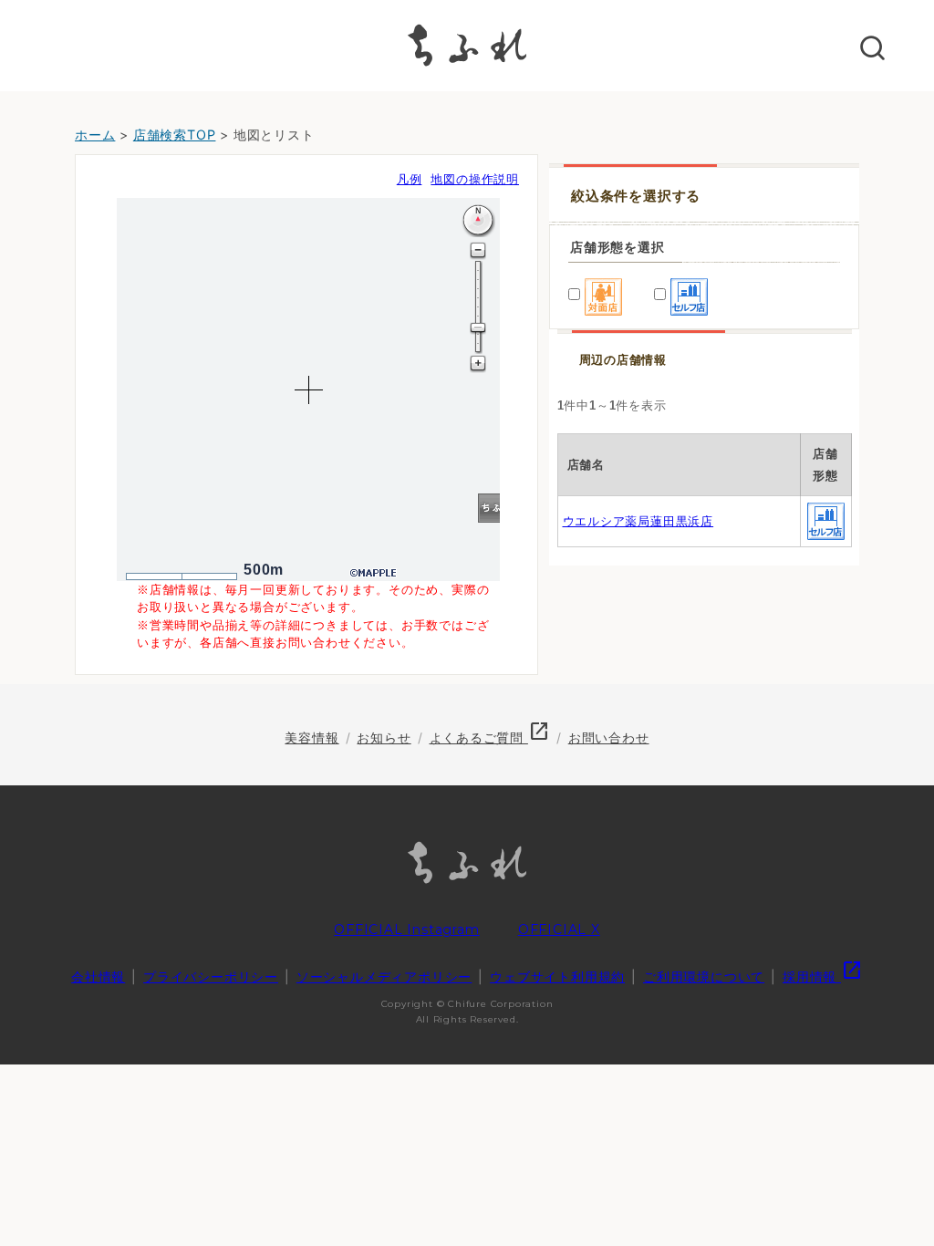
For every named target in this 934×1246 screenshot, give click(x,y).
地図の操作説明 (475, 179)
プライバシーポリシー (210, 976)
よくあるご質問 (490, 737)
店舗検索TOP (174, 134)
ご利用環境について (703, 976)
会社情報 (98, 976)
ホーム (95, 134)
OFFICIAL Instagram (406, 929)
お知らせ (383, 737)
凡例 (409, 179)
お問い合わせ (608, 737)
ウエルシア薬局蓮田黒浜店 (638, 521)
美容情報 (311, 737)
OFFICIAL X (559, 929)
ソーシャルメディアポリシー (384, 976)
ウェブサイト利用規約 (557, 976)
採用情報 (823, 976)
